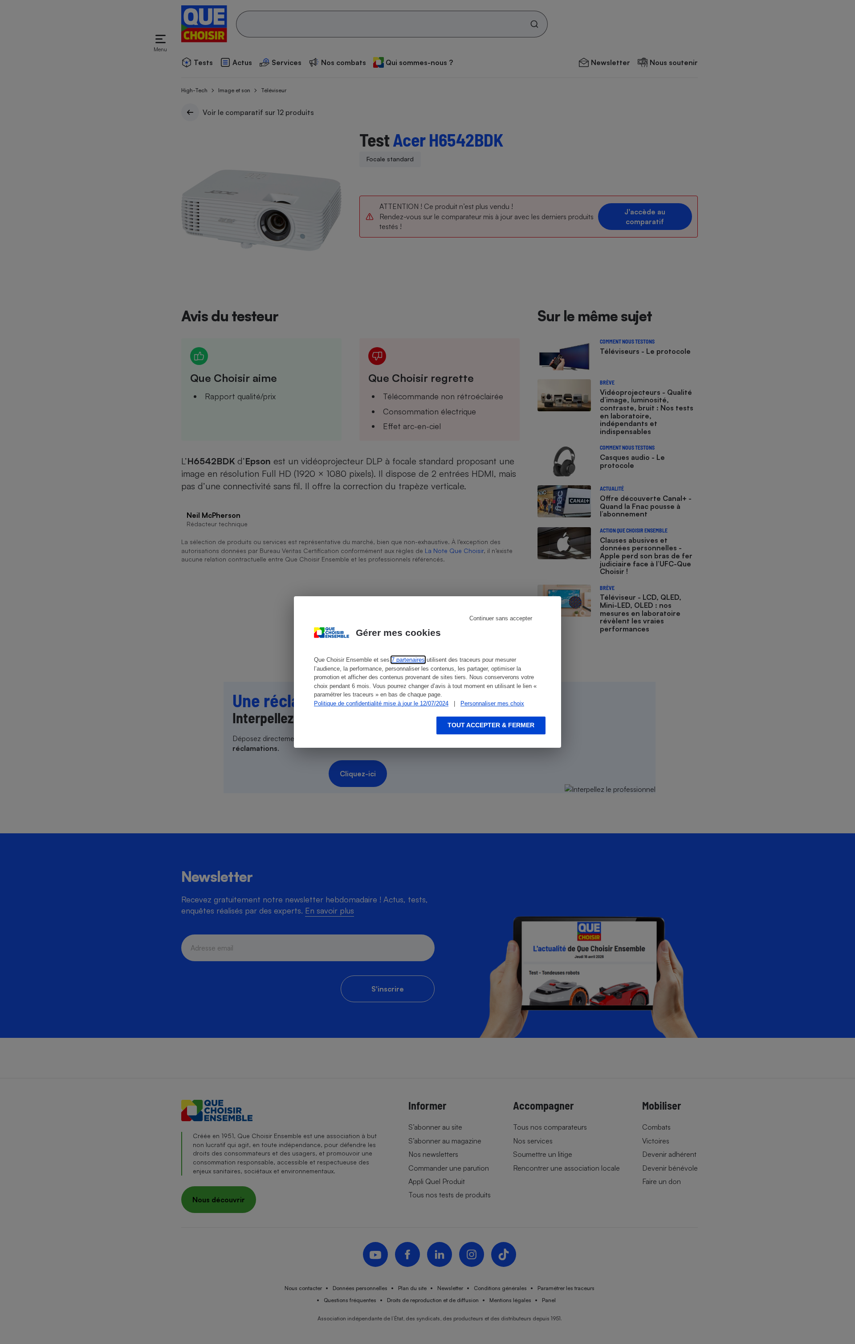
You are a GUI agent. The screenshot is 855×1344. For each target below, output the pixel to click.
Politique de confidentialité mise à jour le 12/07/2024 (381, 703)
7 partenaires (408, 659)
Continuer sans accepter (500, 618)
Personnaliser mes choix (492, 703)
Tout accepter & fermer (491, 725)
